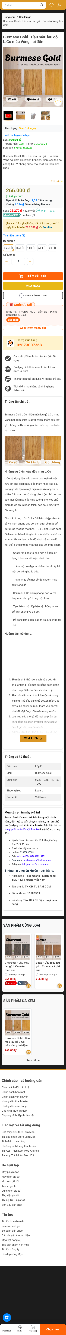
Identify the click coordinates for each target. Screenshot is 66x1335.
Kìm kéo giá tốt (10, 1181)
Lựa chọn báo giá (17, 974)
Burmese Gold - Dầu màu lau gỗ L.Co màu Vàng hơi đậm (17, 1042)
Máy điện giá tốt (11, 1176)
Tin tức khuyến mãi (13, 1221)
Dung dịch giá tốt (11, 1190)
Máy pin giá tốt (10, 1172)
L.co (21, 143)
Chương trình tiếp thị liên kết (18, 1115)
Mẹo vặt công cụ (11, 1240)
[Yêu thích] (51, 5)
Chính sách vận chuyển (15, 1096)
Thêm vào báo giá (36, 295)
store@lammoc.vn (28, 848)
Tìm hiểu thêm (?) (14, 235)
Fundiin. (48, 227)
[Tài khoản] (59, 5)
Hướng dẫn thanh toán (15, 1101)
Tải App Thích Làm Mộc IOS (18, 1155)
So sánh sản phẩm (12, 1230)
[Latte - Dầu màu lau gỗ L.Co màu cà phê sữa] (17, 947)
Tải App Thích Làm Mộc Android (20, 1150)
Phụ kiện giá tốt (11, 1195)
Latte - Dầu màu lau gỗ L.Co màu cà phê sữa (17, 966)
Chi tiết (55, 181)
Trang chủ (9, 17)
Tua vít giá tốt (9, 1186)
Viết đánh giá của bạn (17, 135)
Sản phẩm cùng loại (21, 925)
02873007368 (29, 345)
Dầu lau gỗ (25, 17)
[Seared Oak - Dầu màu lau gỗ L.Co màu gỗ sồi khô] (48, 947)
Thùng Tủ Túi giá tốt (13, 1200)
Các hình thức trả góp (14, 1110)
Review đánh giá (11, 1226)
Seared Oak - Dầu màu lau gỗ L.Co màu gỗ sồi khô (47, 966)
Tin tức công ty (10, 1249)
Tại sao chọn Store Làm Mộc (19, 1136)
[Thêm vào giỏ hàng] (28, 985)
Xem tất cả (33, 1060)
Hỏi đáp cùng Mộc (12, 1254)
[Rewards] (7, 1317)
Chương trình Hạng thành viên (19, 1146)
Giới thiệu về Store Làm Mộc (18, 1132)
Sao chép (13, 319)
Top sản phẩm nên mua (15, 1244)
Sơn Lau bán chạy (12, 1204)
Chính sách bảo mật (13, 1092)
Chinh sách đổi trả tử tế (15, 1087)
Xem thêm (31, 738)
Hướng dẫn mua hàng (14, 1106)
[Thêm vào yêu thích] (57, 102)
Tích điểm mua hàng (13, 1141)
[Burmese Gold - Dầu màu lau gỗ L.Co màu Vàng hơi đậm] (17, 1022)
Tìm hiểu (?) (28, 215)
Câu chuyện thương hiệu (16, 1235)
